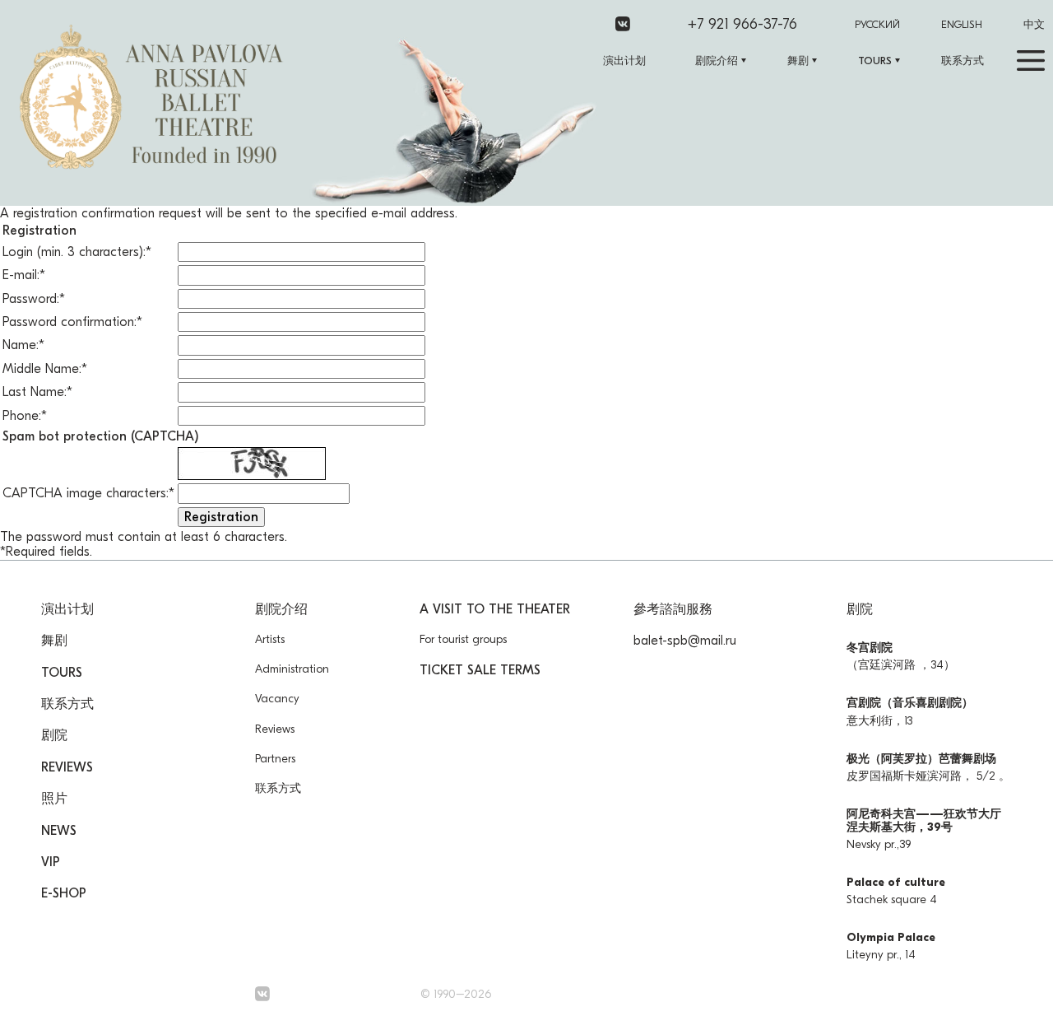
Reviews (67, 767)
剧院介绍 (716, 60)
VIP (50, 862)
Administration (292, 669)
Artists (270, 639)
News (59, 830)
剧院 (54, 735)
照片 (54, 798)
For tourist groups (463, 639)
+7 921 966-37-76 (742, 24)
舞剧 (798, 60)
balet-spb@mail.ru (684, 640)
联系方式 (962, 60)
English (961, 24)
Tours (875, 60)
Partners (275, 759)
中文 (1034, 24)
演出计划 (624, 60)
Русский (877, 24)
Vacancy (277, 699)
